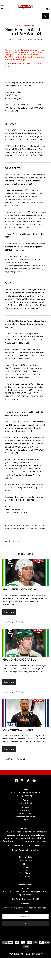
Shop (25, 864)
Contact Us (25, 876)
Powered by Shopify (34, 954)
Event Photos (25, 873)
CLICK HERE (11, 63)
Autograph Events (25, 861)
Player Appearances (25, 25)
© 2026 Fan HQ (16, 954)
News (25, 870)
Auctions (25, 867)
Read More (9, 612)
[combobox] (25, 16)
